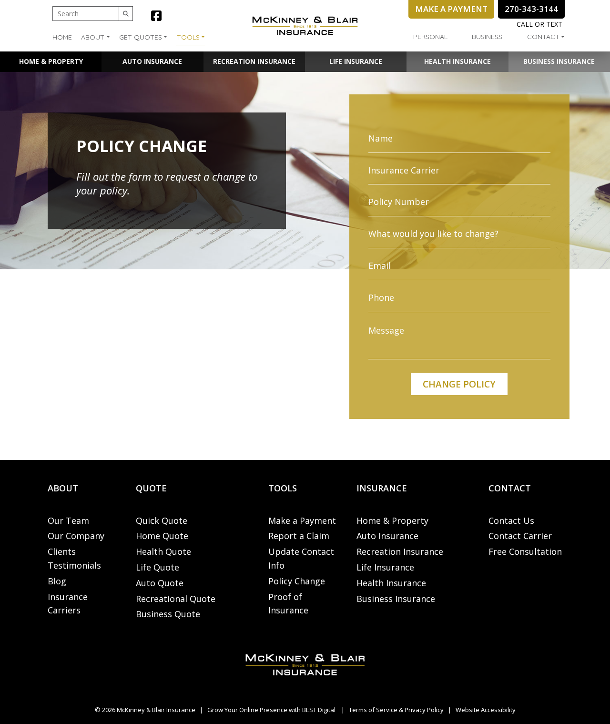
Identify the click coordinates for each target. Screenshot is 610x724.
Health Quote (163, 551)
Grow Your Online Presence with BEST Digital (271, 709)
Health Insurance (457, 61)
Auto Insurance (152, 61)
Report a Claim (298, 535)
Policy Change (296, 581)
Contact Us (511, 520)
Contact (543, 36)
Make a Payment (302, 520)
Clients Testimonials (74, 558)
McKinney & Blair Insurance (156, 709)
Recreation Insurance (254, 61)
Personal (430, 36)
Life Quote (157, 567)
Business (487, 36)
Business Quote (168, 614)
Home (62, 37)
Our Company (76, 535)
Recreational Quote (175, 598)
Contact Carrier (520, 535)
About (92, 37)
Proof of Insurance (288, 603)
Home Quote (162, 535)
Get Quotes (140, 37)
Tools (188, 37)
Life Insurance (355, 61)
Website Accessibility (486, 709)
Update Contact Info (301, 558)
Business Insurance (559, 61)
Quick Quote (161, 520)
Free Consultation (525, 551)
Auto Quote (159, 583)
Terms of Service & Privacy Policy (396, 709)
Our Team (68, 520)
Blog (57, 581)
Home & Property (51, 61)
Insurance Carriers (68, 603)
